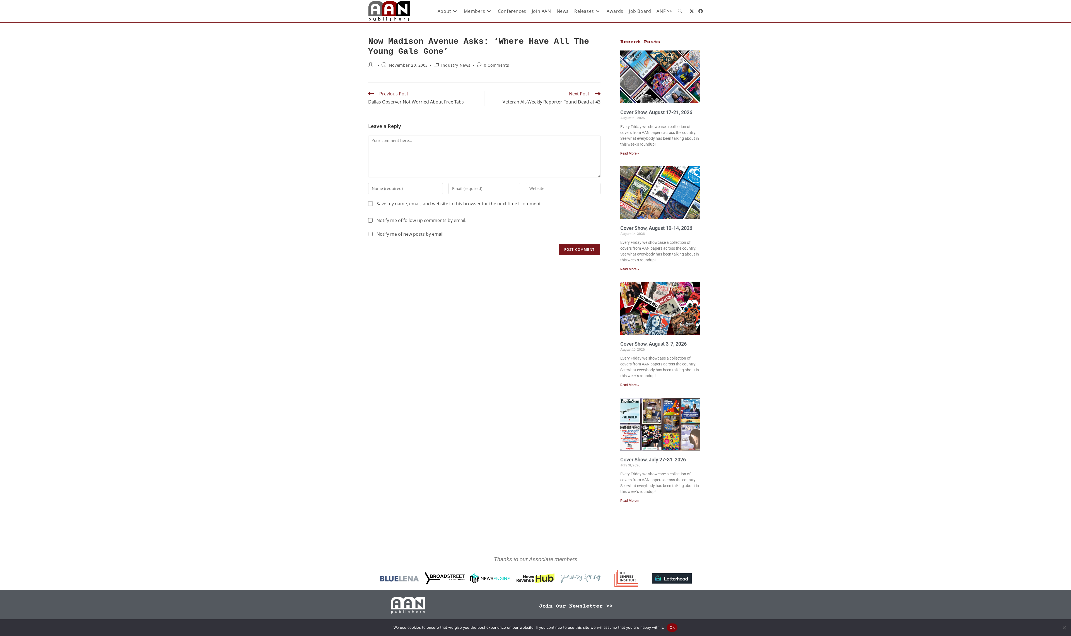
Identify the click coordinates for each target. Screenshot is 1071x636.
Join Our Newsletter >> (576, 606)
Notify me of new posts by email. (411, 234)
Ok (672, 627)
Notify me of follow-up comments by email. (421, 220)
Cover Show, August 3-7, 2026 (653, 344)
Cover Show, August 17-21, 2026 (656, 112)
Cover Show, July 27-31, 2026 (653, 459)
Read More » (629, 153)
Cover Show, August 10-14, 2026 (656, 228)
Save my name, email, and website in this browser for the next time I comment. (459, 204)
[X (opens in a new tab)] (691, 11)
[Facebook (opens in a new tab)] (700, 11)
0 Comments (496, 65)
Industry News (456, 65)
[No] (1064, 627)
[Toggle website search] (680, 11)
